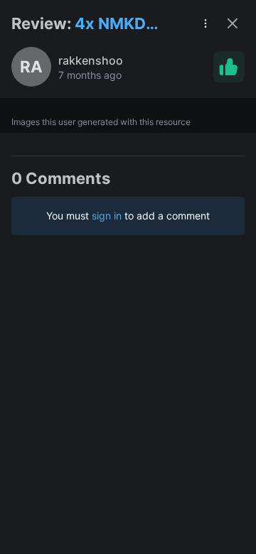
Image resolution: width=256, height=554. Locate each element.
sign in (107, 216)
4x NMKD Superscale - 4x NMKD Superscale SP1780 (123, 24)
